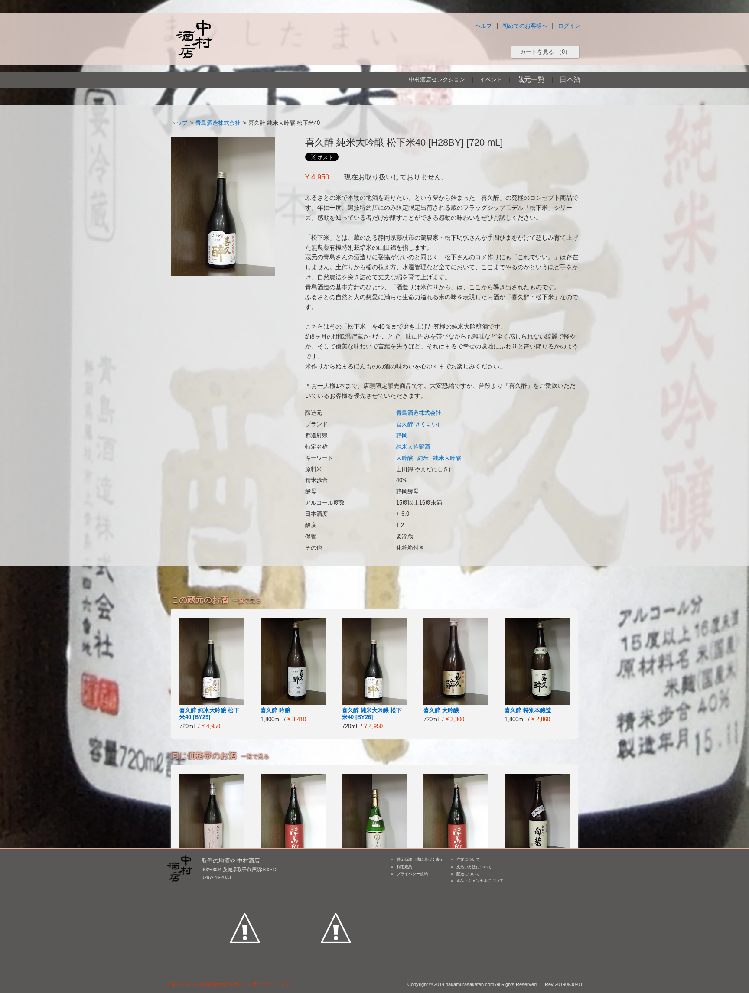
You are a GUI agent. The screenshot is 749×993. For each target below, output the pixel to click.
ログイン (569, 26)
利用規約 (404, 867)
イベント (491, 79)
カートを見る (545, 52)
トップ (179, 123)
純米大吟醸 (447, 458)
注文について (468, 859)
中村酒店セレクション (437, 79)
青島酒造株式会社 (218, 123)
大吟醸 (404, 458)
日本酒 (570, 79)
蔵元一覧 (531, 79)
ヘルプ (483, 26)
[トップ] (194, 39)
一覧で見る (247, 600)
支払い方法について (474, 867)
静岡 (401, 435)
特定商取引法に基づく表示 (420, 859)
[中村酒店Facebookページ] (245, 888)
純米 (423, 458)
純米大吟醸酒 (413, 446)
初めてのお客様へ (524, 26)
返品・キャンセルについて (479, 881)
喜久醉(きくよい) (417, 424)
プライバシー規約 (412, 874)
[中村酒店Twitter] (336, 888)
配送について (468, 874)
